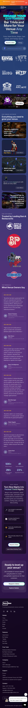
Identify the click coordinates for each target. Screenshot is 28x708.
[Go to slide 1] (9, 106)
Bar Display (5, 637)
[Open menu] (26, 7)
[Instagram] (3, 611)
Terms (4, 675)
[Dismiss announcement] (26, 3)
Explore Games (14, 588)
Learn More (20, 103)
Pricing (20, 42)
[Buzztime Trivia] (7, 59)
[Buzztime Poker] (7, 87)
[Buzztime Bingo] (7, 73)
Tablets (4, 639)
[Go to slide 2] (11, 106)
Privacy (4, 673)
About (3, 662)
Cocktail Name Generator (8, 654)
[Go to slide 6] (18, 106)
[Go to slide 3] (13, 106)
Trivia (3, 618)
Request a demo (10, 42)
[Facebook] (7, 611)
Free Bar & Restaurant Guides (9, 656)
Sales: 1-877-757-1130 (7, 686)
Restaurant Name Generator (9, 649)
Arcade (4, 628)
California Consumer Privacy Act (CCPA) (12, 677)
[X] (11, 611)
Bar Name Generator (7, 652)
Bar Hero (4, 641)
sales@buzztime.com (7, 690)
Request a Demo (14, 544)
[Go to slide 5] (17, 106)
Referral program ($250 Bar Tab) (10, 666)
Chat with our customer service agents (11, 679)
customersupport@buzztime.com (10, 692)
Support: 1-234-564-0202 (8, 688)
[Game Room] (22, 7)
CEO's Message (6, 664)
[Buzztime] (3, 7)
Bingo (3, 624)
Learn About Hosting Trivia (14, 549)
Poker (3, 622)
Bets (3, 626)
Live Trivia (4, 620)
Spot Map (4, 643)
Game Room (5, 635)
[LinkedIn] (14, 611)
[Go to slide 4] (15, 106)
